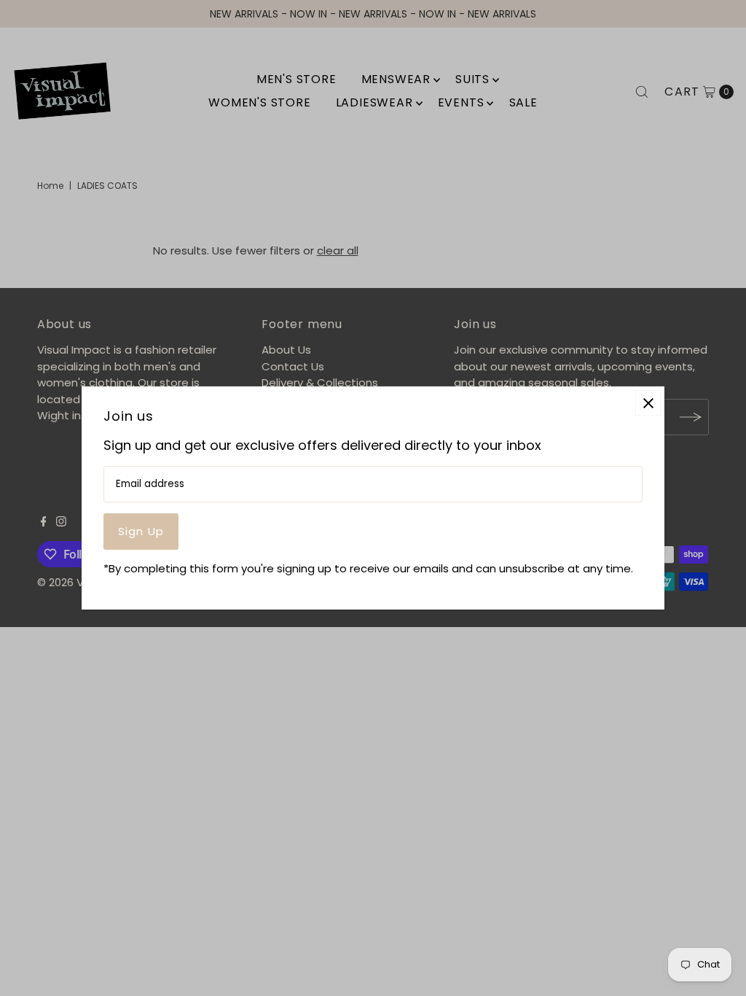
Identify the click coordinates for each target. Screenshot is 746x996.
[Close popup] (648, 403)
